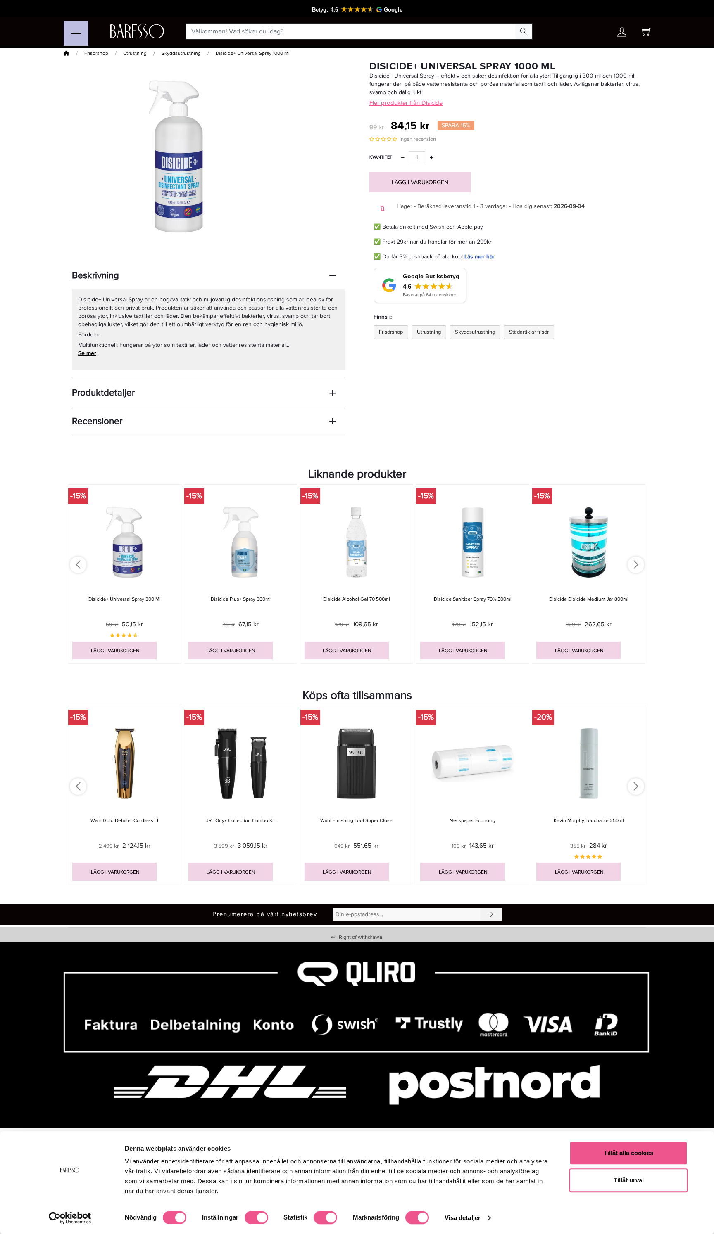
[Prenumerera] (491, 914)
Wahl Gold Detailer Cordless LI (124, 820)
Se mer (87, 353)
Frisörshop (96, 53)
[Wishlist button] (598, 31)
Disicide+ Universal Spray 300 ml (124, 599)
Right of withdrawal (357, 937)
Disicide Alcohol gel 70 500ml (356, 599)
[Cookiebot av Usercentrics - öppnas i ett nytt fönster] (70, 1218)
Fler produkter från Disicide (406, 103)
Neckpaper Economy (473, 820)
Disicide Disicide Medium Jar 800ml (588, 599)
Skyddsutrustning (181, 53)
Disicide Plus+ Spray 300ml (241, 599)
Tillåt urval (629, 1180)
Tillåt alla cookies (628, 1152)
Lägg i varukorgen (420, 182)
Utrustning (135, 53)
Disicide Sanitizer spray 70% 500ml (473, 599)
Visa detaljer (463, 1217)
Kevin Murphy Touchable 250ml (589, 820)
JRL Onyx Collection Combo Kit (240, 820)
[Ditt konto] (621, 34)
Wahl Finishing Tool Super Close (356, 820)
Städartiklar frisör (529, 332)
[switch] (256, 1217)
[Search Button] (523, 31)
